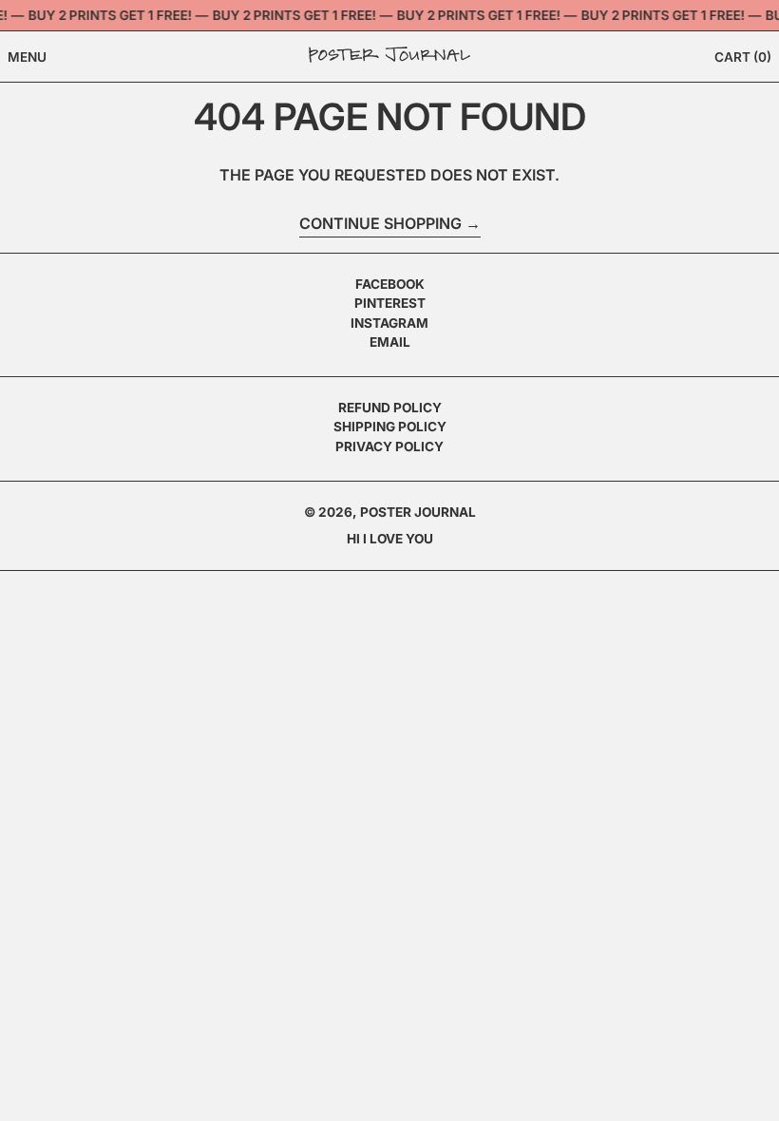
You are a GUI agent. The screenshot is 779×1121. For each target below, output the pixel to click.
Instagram (389, 323)
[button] (742, 57)
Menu (27, 57)
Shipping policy (389, 426)
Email (390, 342)
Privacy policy (389, 446)
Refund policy (390, 407)
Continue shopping (380, 224)
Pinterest (390, 303)
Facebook (390, 284)
